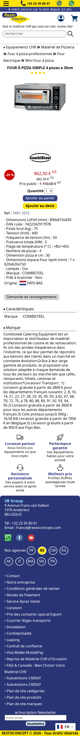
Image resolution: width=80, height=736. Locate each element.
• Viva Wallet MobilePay (23, 652)
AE (9, 561)
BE (42, 550)
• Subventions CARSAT (22, 678)
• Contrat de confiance (23, 646)
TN (52, 561)
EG (64, 550)
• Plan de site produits (22, 697)
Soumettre (35, 724)
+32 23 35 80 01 (38, 3)
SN (41, 561)
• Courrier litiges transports (27, 620)
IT (19, 561)
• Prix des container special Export (33, 614)
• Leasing (12, 639)
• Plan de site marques (23, 703)
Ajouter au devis (40, 205)
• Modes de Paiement (22, 594)
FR (31, 550)
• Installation (15, 626)
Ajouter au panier (40, 197)
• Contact (12, 575)
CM (53, 550)
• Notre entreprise (19, 582)
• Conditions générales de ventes (32, 588)
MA (30, 561)
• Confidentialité (17, 633)
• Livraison (13, 607)
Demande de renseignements (32, 296)
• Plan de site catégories (24, 690)
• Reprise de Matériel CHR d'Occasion (35, 658)
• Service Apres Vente (22, 601)
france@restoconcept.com (38, 527)
